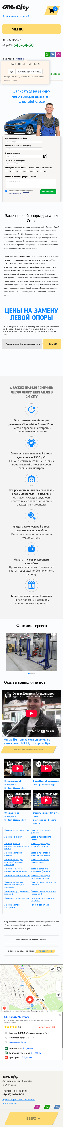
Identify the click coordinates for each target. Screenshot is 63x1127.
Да (11, 71)
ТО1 (10, 171)
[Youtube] (47, 54)
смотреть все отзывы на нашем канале (28, 749)
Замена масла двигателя (16, 830)
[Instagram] (58, 54)
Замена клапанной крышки (13, 854)
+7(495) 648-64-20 (13, 1094)
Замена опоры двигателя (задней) (17, 892)
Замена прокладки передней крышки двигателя (13, 862)
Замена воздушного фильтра (41, 831)
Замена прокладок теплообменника (40, 844)
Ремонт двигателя (40, 904)
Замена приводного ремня (41, 838)
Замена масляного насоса (17, 875)
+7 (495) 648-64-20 (39, 939)
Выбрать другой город (29, 71)
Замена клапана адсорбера (12, 906)
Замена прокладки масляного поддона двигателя (14, 884)
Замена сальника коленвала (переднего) (15, 869)
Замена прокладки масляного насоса (40, 876)
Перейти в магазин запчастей (15, 16)
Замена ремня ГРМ (13, 836)
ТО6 (44, 171)
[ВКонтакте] (52, 54)
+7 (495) (18, 45)
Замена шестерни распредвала (40, 860)
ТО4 (30, 171)
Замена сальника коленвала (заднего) (41, 869)
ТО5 (37, 171)
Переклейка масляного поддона (42, 899)
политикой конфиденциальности (19, 192)
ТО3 (24, 171)
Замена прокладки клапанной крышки (40, 854)
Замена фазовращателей (17, 898)
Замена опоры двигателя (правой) (43, 883)
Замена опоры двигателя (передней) (43, 892)
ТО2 (17, 171)
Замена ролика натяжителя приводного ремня (16, 846)
